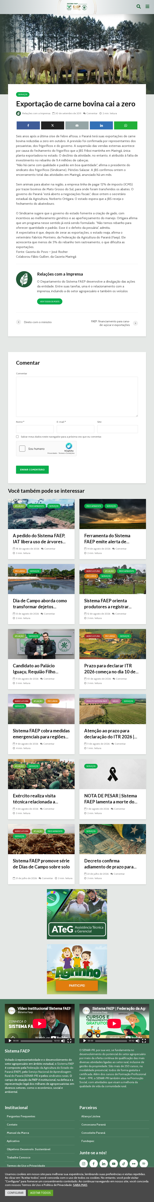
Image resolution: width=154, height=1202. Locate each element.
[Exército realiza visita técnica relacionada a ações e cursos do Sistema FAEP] (41, 774)
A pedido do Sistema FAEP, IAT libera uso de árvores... (39, 538)
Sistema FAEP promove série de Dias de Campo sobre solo (41, 863)
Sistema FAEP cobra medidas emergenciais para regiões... (41, 733)
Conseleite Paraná (93, 1133)
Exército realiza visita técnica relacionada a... (35, 798)
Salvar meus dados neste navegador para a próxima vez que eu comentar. (61, 437)
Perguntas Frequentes (21, 1116)
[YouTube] (113, 1163)
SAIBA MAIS (80, 1185)
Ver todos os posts (49, 301)
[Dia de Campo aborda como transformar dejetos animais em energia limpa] (41, 579)
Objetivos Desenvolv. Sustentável (28, 1149)
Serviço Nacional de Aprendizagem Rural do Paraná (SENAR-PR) (38, 1074)
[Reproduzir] (10, 1041)
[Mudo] (63, 1041)
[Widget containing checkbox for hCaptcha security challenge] (46, 448)
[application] (40, 1023)
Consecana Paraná (93, 1124)
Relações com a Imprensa (36, 113)
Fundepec (87, 1141)
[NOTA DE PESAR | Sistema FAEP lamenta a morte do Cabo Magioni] (112, 774)
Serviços (22, 94)
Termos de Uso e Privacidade (26, 1165)
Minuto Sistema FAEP (96, 701)
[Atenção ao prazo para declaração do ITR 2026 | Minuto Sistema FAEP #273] (112, 709)
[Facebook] (93, 1163)
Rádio (115, 701)
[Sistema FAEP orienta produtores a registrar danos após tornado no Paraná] (112, 579)
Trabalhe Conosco (18, 1157)
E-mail (61, 422)
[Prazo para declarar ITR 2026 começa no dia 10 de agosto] (112, 644)
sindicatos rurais (59, 1076)
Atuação (19, 506)
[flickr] (134, 1163)
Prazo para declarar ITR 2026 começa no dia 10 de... (111, 668)
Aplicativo (13, 1141)
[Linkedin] (103, 1163)
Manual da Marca (18, 1133)
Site (99, 422)
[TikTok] (124, 1163)
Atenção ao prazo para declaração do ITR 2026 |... (110, 733)
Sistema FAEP (65, 1064)
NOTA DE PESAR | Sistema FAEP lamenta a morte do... (110, 798)
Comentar (91, 113)
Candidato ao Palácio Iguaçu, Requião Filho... (35, 668)
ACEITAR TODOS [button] (40, 1192)
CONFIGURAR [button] (15, 1192)
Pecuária (20, 571)
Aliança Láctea (90, 1116)
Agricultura (93, 571)
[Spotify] (144, 1163)
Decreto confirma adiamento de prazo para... (110, 863)
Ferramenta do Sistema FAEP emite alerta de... (107, 538)
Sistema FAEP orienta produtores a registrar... (108, 603)
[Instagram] (83, 1163)
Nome (20, 422)
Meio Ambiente (36, 506)
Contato (12, 1124)
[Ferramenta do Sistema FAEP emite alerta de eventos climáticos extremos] (112, 514)
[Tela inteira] (69, 1041)
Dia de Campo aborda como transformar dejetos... (40, 603)
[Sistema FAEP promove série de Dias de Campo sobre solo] (41, 839)
